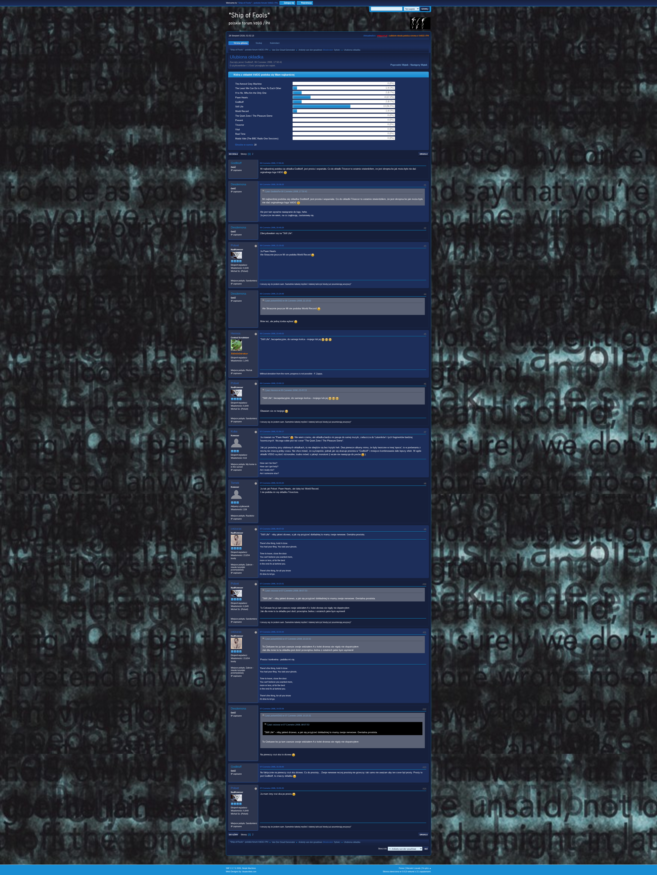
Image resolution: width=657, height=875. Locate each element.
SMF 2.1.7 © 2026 (233, 868)
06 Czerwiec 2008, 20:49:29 (272, 228)
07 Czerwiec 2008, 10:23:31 (272, 584)
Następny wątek (418, 65)
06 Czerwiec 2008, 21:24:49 (272, 294)
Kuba (234, 431)
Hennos (236, 333)
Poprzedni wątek (399, 65)
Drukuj (424, 154)
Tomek (235, 483)
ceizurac (236, 528)
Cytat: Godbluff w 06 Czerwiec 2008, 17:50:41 (286, 191)
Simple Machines (249, 868)
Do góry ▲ (426, 868)
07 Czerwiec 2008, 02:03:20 (272, 483)
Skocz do (382, 848)
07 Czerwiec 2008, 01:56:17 (272, 431)
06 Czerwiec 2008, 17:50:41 (272, 163)
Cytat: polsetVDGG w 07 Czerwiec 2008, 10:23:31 (288, 639)
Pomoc (402, 868)
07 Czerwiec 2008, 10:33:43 (272, 632)
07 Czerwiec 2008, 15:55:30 (272, 788)
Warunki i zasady (413, 868)
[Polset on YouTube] (232, 277)
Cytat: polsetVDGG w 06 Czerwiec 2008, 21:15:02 (288, 301)
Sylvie (337, 50)
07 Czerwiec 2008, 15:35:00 (272, 767)
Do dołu (233, 154)
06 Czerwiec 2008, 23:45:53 (272, 334)
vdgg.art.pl (382, 36)
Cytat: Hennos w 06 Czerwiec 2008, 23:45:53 (286, 390)
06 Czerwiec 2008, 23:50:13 (272, 383)
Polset (235, 245)
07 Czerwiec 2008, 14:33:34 (272, 709)
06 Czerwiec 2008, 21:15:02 (272, 245)
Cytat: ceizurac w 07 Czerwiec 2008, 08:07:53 (286, 590)
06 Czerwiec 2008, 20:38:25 (272, 184)
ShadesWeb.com (249, 872)
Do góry (233, 835)
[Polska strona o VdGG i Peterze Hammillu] (232, 367)
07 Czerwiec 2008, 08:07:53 (272, 529)
